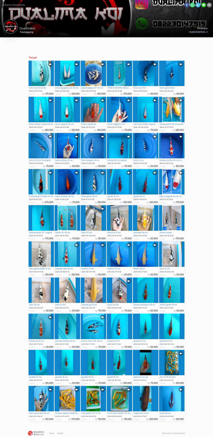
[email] (209, 4)
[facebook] (186, 4)
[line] (203, 4)
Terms (167, 433)
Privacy (179, 433)
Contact (60, 433)
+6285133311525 (197, 32)
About (51, 433)
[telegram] (198, 4)
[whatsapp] (192, 4)
